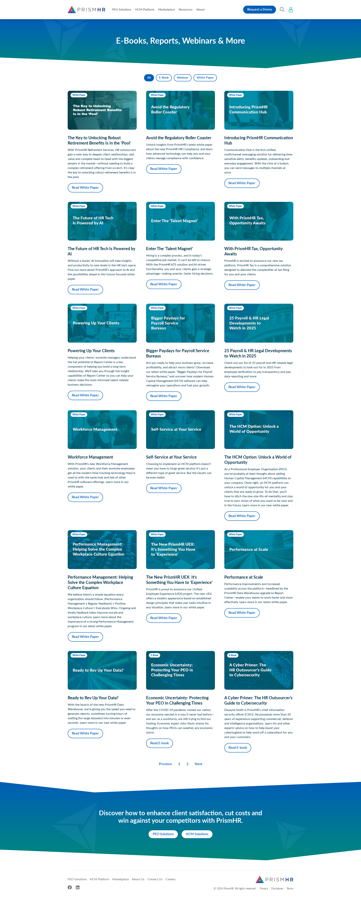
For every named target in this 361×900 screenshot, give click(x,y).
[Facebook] (70, 887)
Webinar (182, 77)
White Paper (205, 77)
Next (198, 764)
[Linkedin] (78, 887)
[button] (121, 10)
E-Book (164, 77)
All (149, 77)
